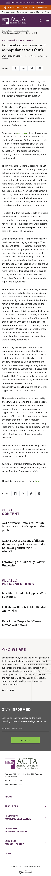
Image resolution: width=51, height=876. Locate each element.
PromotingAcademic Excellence (18, 817)
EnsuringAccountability (14, 842)
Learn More (40, 2)
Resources (11, 806)
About (8, 796)
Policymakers (22, 12)
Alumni (13, 12)
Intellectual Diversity (21, 31)
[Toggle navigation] (48, 20)
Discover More (8, 690)
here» (38, 481)
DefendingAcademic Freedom (16, 830)
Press (47, 12)
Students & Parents (36, 12)
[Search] (40, 20)
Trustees (5, 12)
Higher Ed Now (35, 7)
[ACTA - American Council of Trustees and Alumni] (16, 20)
